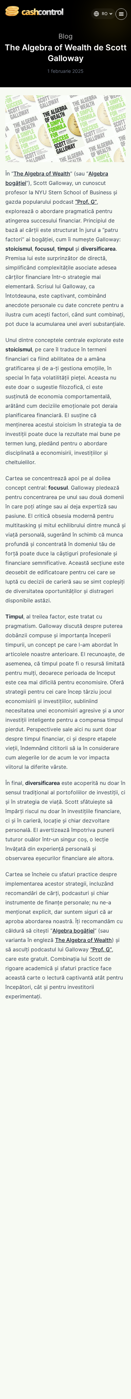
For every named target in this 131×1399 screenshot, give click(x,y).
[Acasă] (31, 11)
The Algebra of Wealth (41, 173)
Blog (65, 36)
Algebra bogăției (73, 930)
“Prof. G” (86, 201)
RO (104, 13)
